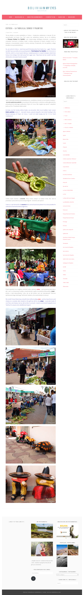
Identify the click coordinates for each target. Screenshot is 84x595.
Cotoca (64, 170)
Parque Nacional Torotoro (69, 214)
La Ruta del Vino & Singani (69, 198)
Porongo (65, 221)
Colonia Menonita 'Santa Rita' (69, 162)
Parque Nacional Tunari (68, 217)
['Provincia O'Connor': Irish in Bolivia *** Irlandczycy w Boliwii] (73, 550)
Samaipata (65, 243)
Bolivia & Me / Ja (19, 17)
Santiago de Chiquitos (68, 263)
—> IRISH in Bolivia (67, 119)
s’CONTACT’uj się (50, 17)
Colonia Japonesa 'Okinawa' (69, 159)
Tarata (64, 270)
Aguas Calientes (66, 131)
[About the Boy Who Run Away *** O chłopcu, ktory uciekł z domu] (62, 550)
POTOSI (65, 225)
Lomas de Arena (66, 206)
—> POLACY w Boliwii (68, 127)
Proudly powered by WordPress (32, 592)
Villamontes (65, 286)
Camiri (64, 143)
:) (33, 578)
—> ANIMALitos (66, 108)
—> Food (65, 115)
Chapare (65, 147)
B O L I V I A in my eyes (42, 8)
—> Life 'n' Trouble (67, 123)
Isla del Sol (65, 186)
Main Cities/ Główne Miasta (34, 17)
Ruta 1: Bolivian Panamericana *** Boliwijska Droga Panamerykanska (70, 73)
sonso (38, 289)
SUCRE (64, 267)
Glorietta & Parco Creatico (69, 178)
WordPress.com (56, 592)
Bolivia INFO (71, 17)
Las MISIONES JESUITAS (68, 202)
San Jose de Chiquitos (68, 247)
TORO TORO (66, 282)
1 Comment (15, 32)
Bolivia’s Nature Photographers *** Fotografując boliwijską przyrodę (70, 65)
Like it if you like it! (16, 521)
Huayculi (65, 182)
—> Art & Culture (66, 111)
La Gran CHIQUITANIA (68, 190)
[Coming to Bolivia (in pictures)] (62, 562)
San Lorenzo (66, 251)
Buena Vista (65, 139)
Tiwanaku (65, 278)
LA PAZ (64, 194)
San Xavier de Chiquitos (68, 255)
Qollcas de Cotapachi (68, 229)
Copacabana (66, 166)
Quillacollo (65, 233)
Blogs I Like (61, 17)
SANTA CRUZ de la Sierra (68, 259)
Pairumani (65, 210)
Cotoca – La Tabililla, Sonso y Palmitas (24, 28)
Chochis (65, 151)
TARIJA (64, 274)
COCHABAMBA (66, 155)
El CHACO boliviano (67, 174)
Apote (64, 135)
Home (10, 17)
